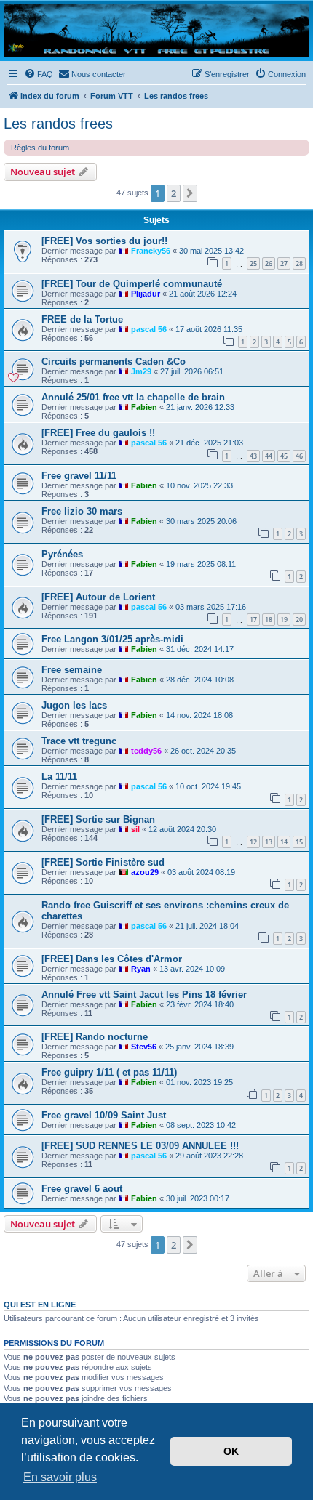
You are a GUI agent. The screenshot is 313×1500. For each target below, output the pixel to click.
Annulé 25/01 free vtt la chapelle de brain (133, 397)
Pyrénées (62, 554)
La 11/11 (59, 776)
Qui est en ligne (40, 1304)
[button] (190, 193)
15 (299, 842)
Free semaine (71, 669)
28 (299, 263)
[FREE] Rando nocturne (94, 1036)
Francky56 (150, 250)
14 (284, 842)
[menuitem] (38, 74)
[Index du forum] (156, 30)
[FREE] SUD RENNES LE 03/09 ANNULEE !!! (140, 1145)
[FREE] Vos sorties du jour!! (104, 240)
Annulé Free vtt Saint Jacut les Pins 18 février (144, 994)
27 (284, 263)
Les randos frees (58, 124)
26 (268, 263)
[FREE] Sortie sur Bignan (98, 819)
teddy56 (146, 750)
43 (253, 456)
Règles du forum (40, 147)
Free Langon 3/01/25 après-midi (112, 639)
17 (253, 619)
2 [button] (173, 193)
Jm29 (141, 371)
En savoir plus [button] (60, 1477)
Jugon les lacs (74, 705)
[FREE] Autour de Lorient (98, 597)
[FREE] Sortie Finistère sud (103, 862)
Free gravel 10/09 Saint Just (103, 1115)
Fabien (144, 407)
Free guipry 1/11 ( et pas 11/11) (109, 1072)
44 (268, 456)
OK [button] (231, 1451)
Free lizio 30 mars (81, 511)
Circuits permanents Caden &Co (113, 361)
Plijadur (145, 293)
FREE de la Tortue (82, 319)
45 (284, 456)
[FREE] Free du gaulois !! (98, 432)
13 (268, 842)
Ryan (141, 968)
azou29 (145, 872)
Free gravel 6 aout (81, 1188)
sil (135, 829)
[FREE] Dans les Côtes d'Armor (111, 958)
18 (268, 619)
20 (299, 619)
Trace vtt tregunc (78, 740)
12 (253, 842)
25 (253, 263)
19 (284, 619)
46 (299, 456)
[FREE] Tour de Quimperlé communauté (131, 283)
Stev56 (143, 1046)
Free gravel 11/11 (78, 475)
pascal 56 (149, 329)
